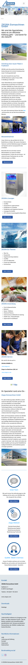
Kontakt (3, 641)
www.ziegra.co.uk (6, 372)
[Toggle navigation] (24, 3)
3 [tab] (14, 14)
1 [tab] (9, 14)
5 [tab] (18, 14)
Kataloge (4, 607)
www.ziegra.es (6, 366)
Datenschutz (5, 645)
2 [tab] (12, 14)
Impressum (4, 643)
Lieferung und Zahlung (7, 639)
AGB (2, 637)
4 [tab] (16, 14)
